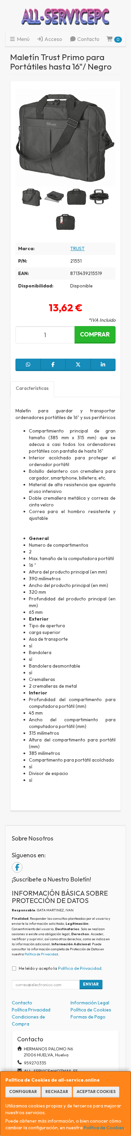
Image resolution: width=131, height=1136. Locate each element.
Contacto (87, 39)
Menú (23, 39)
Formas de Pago (88, 1017)
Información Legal (90, 1003)
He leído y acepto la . (60, 968)
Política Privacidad (31, 1010)
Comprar (95, 334)
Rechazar (56, 1091)
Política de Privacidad (41, 954)
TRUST (77, 248)
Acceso (52, 39)
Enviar (91, 984)
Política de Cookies (104, 1128)
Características (32, 388)
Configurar (23, 1091)
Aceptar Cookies (96, 1091)
